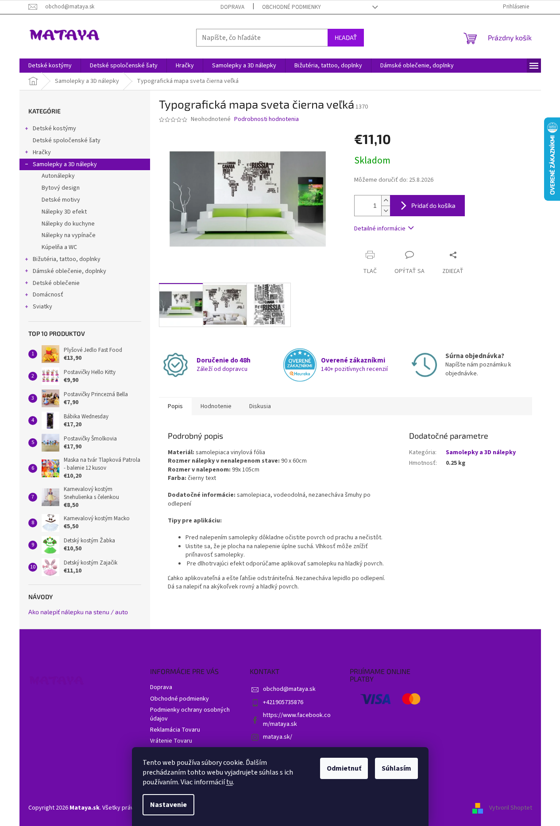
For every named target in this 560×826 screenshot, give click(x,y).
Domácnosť (48, 294)
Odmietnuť (344, 768)
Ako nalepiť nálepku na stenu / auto (78, 611)
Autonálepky (58, 175)
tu (229, 782)
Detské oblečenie (56, 283)
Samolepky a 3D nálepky (65, 164)
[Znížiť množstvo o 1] (385, 211)
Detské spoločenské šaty (66, 140)
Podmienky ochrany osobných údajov (190, 714)
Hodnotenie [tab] (216, 406)
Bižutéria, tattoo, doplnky (66, 259)
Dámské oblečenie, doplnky (69, 271)
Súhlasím (396, 768)
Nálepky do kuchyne (68, 223)
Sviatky (42, 306)
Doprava (232, 7)
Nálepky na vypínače (69, 235)
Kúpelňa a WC (59, 247)
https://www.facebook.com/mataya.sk (297, 719)
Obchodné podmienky (291, 7)
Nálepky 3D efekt (64, 211)
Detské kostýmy (54, 128)
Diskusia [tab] (260, 406)
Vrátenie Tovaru (171, 740)
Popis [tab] (175, 406)
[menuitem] (50, 65)
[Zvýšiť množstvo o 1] (385, 200)
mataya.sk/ (277, 736)
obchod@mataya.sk (289, 689)
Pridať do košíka (433, 205)
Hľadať (346, 37)
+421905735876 (283, 702)
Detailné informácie (380, 228)
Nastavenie (168, 805)
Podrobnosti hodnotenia (266, 119)
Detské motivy (61, 199)
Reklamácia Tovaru (175, 729)
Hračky (42, 152)
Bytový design (61, 187)
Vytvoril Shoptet (510, 807)
